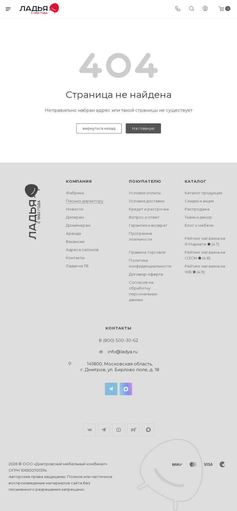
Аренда (73, 233)
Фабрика (75, 193)
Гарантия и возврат (148, 225)
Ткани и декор (198, 217)
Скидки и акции (199, 201)
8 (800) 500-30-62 (118, 340)
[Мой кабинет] (205, 9)
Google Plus (148, 430)
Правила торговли (147, 252)
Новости (74, 209)
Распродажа (197, 209)
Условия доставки (146, 201)
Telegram (111, 389)
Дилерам (75, 217)
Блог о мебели (199, 225)
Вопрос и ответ (144, 217)
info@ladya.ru (123, 351)
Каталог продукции (203, 193)
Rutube (133, 430)
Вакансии (75, 241)
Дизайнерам (78, 225)
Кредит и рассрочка (149, 209)
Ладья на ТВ (77, 265)
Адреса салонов (82, 249)
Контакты (75, 257)
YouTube (118, 430)
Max (126, 389)
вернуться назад (99, 128)
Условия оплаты (145, 193)
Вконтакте (89, 430)
